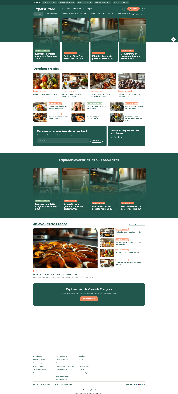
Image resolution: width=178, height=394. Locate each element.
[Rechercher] (124, 9)
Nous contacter (89, 299)
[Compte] (143, 9)
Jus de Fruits (60, 373)
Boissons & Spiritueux (66, 2)
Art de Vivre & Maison (103, 2)
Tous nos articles (140, 14)
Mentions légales (84, 373)
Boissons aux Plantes (62, 376)
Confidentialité (58, 384)
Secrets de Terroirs (120, 2)
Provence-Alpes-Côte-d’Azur (65, 366)
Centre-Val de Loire (62, 359)
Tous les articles (84, 366)
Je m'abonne (97, 140)
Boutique (81, 363)
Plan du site (68, 384)
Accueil (81, 359)
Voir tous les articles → (137, 225)
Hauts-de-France (61, 379)
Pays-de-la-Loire (61, 363)
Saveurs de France (49, 2)
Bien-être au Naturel (85, 2)
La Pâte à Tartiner (61, 369)
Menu (39, 14)
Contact (133, 8)
